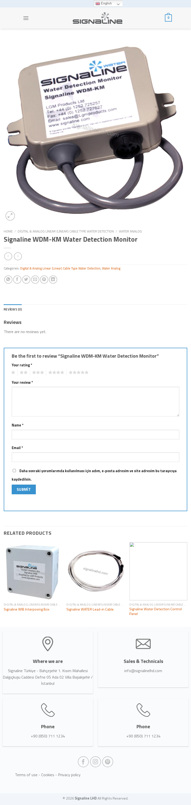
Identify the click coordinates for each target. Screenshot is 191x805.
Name (17, 425)
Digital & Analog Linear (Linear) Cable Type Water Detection (66, 231)
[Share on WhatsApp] (8, 279)
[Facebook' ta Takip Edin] (83, 761)
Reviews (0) (13, 309)
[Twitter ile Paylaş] (26, 279)
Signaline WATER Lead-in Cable (90, 609)
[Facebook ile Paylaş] (17, 279)
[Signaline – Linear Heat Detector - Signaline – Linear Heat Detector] (97, 18)
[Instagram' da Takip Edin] (95, 761)
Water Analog (130, 231)
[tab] (13, 309)
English (106, 3)
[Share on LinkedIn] (53, 279)
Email (17, 448)
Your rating (22, 365)
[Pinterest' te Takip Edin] (107, 761)
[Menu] (26, 18)
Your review (22, 382)
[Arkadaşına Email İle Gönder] (35, 279)
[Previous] (4, 584)
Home (8, 231)
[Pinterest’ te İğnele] (44, 279)
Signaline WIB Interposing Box (26, 609)
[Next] (187, 584)
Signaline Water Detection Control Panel (155, 611)
